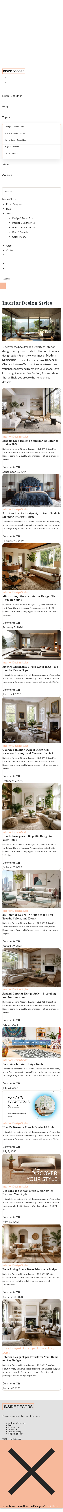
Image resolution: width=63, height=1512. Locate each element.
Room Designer (14, 204)
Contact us (13, 1427)
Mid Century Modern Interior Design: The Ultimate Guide (29, 598)
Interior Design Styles (23, 222)
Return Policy (14, 1431)
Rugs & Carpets (20, 232)
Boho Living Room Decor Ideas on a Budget (30, 1269)
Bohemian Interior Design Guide (22, 1064)
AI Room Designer (17, 1423)
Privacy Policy (10, 1416)
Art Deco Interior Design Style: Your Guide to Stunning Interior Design (31, 515)
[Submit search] (3, 285)
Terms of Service (31, 1416)
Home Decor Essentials (24, 227)
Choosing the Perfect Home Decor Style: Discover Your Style (27, 1192)
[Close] (31, 1501)
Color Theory (19, 236)
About (9, 245)
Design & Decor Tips (22, 218)
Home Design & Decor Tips (18, 1348)
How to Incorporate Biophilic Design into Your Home (28, 838)
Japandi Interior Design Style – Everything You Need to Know (29, 995)
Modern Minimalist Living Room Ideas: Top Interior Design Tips (30, 668)
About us (12, 1429)
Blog (8, 208)
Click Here (52, 1506)
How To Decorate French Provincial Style (28, 1127)
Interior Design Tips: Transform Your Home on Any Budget (30, 1358)
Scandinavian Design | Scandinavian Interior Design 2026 (30, 442)
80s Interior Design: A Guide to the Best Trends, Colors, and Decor (27, 916)
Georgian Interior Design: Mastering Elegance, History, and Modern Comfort (27, 751)
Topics (9, 213)
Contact (10, 250)
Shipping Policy (15, 1433)
